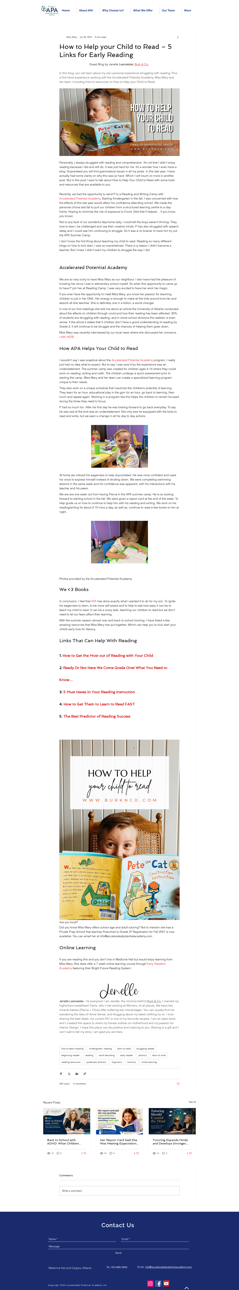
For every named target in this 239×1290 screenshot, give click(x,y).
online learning (149, 1062)
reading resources (71, 1062)
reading (89, 1055)
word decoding (107, 1055)
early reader (126, 1055)
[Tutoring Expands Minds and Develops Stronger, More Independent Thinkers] (172, 1121)
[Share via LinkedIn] (76, 1073)
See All (192, 1101)
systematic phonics (96, 1062)
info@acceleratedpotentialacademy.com (168, 1267)
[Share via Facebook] (60, 1073)
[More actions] (178, 37)
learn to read (124, 1048)
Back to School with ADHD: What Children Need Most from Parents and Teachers (65, 1141)
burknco (131, 1062)
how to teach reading (72, 1048)
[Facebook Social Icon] (158, 1283)
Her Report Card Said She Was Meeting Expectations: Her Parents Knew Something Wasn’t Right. (119, 1141)
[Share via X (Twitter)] (68, 1073)
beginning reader (70, 1055)
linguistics (117, 1062)
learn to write (159, 1055)
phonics (143, 1055)
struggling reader (145, 1048)
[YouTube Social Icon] (166, 1283)
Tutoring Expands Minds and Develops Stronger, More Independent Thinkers (170, 1141)
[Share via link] (84, 1073)
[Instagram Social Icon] (150, 1283)
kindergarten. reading (100, 1048)
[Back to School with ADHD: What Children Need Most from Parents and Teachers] (66, 1121)
